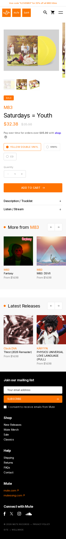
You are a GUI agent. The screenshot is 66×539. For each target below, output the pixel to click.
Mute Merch (11, 429)
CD (12, 156)
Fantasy (8, 273)
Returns (8, 462)
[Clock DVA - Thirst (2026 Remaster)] (18, 329)
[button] (45, 12)
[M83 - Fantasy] (18, 251)
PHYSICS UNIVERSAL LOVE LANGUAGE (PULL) (50, 355)
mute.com (10, 490)
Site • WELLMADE (14, 529)
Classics (9, 439)
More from (23, 227)
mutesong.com (13, 495)
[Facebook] (5, 514)
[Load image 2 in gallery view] (21, 84)
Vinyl (55, 148)
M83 (8, 107)
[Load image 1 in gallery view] (9, 84)
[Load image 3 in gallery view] (34, 84)
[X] (11, 514)
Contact (8, 472)
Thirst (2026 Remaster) (18, 352)
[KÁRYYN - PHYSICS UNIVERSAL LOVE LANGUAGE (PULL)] (51, 329)
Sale (6, 434)
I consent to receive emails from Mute (31, 406)
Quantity (8, 167)
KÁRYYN (42, 348)
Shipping (9, 457)
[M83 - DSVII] (51, 251)
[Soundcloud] (28, 514)
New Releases (12, 424)
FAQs (7, 467)
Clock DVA (10, 348)
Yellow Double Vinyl (24, 146)
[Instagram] (19, 514)
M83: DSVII (43, 273)
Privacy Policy (41, 524)
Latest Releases (24, 306)
